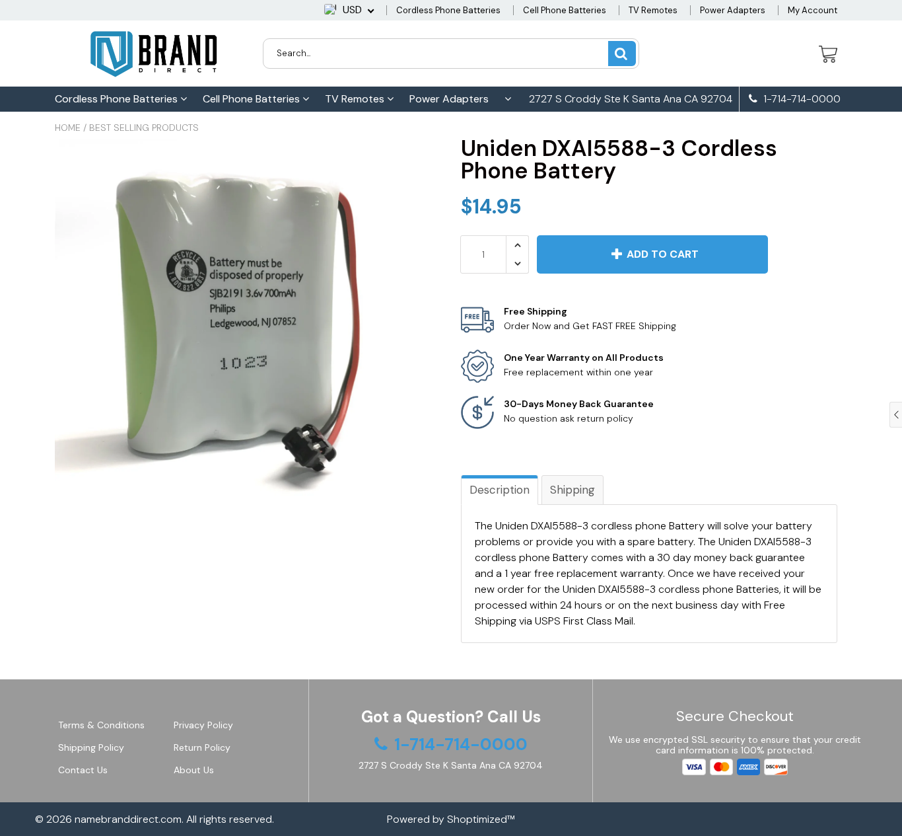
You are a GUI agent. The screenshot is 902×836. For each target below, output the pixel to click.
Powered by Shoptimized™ (451, 819)
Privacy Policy (203, 725)
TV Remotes (653, 10)
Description (499, 489)
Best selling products (144, 127)
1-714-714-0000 (801, 99)
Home (68, 127)
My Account (812, 10)
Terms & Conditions (101, 725)
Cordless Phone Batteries (448, 10)
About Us (194, 770)
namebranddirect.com (128, 819)
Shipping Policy (91, 747)
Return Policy (202, 747)
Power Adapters (732, 10)
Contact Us (83, 770)
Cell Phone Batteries (564, 10)
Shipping (572, 489)
